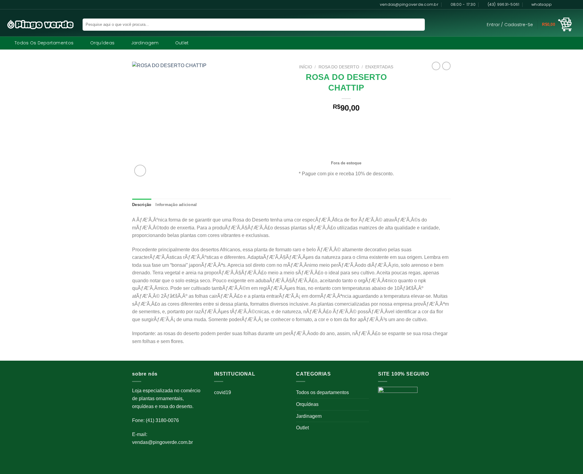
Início (305, 67)
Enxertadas (379, 67)
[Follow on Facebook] (558, 4)
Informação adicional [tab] (176, 204)
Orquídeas (102, 43)
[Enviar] (416, 24)
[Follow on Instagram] (564, 4)
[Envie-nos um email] (575, 4)
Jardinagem (145, 43)
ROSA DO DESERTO (339, 67)
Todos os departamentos (44, 43)
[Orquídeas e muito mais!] (38, 24)
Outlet (182, 43)
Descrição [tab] (141, 204)
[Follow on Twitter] (569, 4)
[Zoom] (140, 171)
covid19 (222, 392)
